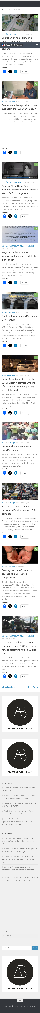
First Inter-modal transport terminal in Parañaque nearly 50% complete (19, 510)
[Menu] (37, 45)
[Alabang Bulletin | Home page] (15, 45)
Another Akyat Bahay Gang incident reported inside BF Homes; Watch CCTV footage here (20, 190)
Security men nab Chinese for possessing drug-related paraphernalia (17, 574)
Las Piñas (5, 182)
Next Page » (33, 687)
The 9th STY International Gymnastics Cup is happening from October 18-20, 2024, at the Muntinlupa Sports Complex (18, 821)
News (4, 102)
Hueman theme (31, 1006)
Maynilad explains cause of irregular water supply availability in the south (19, 256)
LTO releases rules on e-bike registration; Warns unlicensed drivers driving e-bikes (18, 841)
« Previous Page (8, 687)
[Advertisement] (20, 21)
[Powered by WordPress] (12, 1006)
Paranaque (11, 102)
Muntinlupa (14, 246)
